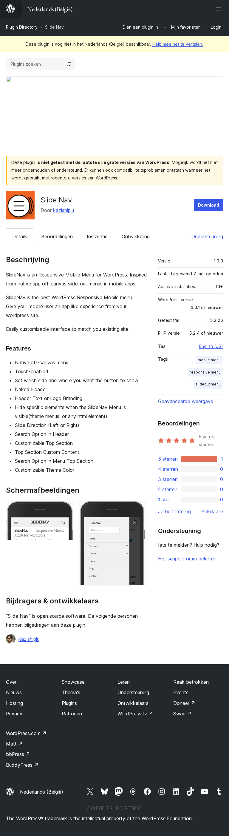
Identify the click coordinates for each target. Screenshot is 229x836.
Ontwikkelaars (132, 703)
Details (19, 236)
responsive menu (205, 372)
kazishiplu (63, 210)
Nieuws (14, 692)
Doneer (184, 703)
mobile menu (209, 360)
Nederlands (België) (41, 792)
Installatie (97, 236)
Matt (14, 744)
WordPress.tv (135, 714)
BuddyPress (22, 765)
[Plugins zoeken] (69, 64)
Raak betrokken (191, 682)
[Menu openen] (219, 9)
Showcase (73, 682)
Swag (182, 714)
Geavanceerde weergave (185, 401)
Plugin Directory (22, 27)
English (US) (211, 346)
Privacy (14, 714)
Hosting (14, 703)
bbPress (18, 754)
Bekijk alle (212, 511)
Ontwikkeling (136, 236)
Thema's (71, 692)
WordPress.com (26, 733)
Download (208, 205)
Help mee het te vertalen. (177, 44)
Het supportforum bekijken (187, 559)
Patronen (72, 714)
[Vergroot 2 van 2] (139, 509)
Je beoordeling (174, 511)
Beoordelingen (57, 236)
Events (180, 692)
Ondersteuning (207, 236)
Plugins (69, 703)
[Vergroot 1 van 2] (66, 509)
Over (11, 682)
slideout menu (208, 384)
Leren (123, 682)
